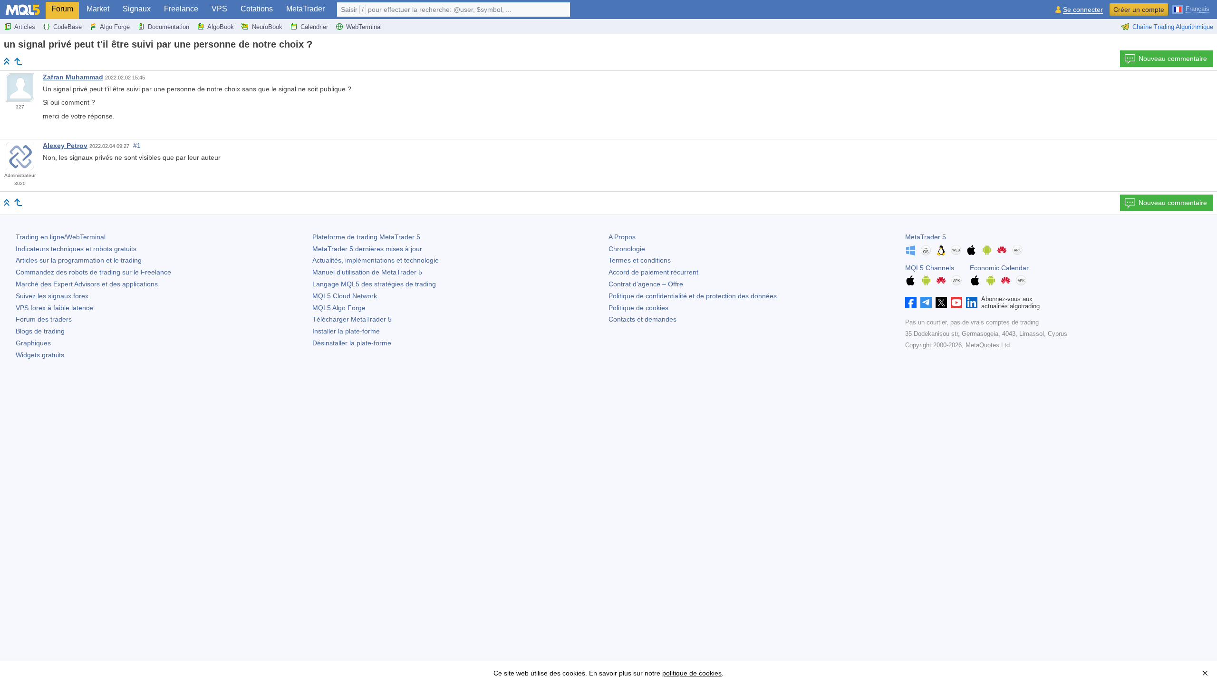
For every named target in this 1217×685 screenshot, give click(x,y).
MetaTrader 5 (925, 237)
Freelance (181, 9)
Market (98, 9)
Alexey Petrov (65, 145)
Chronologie (626, 249)
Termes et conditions (639, 260)
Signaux (137, 9)
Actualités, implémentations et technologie (375, 260)
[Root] (7, 61)
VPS (219, 9)
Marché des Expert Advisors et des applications (87, 284)
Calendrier (314, 26)
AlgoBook (220, 26)
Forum (62, 9)
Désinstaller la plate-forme (351, 343)
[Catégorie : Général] (18, 61)
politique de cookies (692, 673)
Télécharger (352, 319)
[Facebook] (911, 302)
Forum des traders (44, 319)
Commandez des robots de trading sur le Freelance (93, 272)
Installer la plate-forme (346, 331)
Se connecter (1083, 9)
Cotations (257, 9)
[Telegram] (926, 302)
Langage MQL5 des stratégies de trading (374, 284)
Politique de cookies (638, 308)
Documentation (168, 26)
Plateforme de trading (366, 237)
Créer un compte (1138, 9)
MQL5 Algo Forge (339, 308)
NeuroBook (267, 26)
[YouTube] (956, 302)
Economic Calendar (999, 268)
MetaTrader (305, 9)
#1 (137, 145)
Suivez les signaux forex (52, 296)
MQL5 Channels (929, 268)
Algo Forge (115, 26)
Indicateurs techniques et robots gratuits (76, 249)
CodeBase (67, 26)
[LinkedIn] (971, 302)
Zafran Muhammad (73, 77)
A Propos (622, 237)
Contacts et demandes (642, 319)
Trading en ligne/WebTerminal (61, 237)
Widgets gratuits (40, 355)
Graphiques (33, 343)
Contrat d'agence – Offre (645, 284)
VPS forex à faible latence (54, 308)
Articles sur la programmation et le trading (79, 260)
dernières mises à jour (367, 249)
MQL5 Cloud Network (344, 296)
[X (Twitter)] (941, 302)
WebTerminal (364, 26)
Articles (24, 26)
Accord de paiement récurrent (653, 272)
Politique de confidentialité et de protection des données (692, 296)
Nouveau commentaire (1173, 58)
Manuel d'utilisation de (367, 272)
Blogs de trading (40, 331)
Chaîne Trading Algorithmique (1172, 26)
